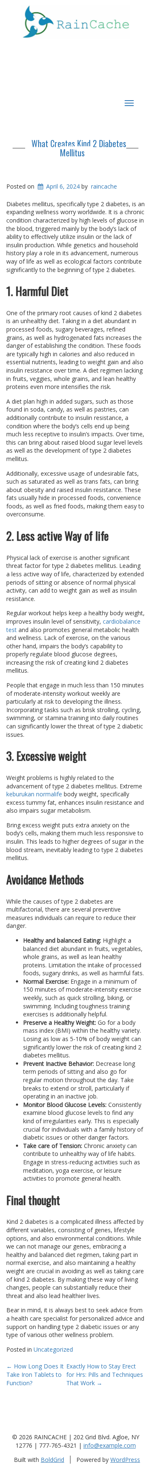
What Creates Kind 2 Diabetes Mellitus (78, 148)
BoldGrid (52, 1460)
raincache (104, 186)
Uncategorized (53, 1349)
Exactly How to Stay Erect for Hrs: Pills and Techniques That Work (104, 1374)
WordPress (125, 1460)
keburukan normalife (34, 794)
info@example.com (109, 1445)
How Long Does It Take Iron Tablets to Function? (35, 1374)
